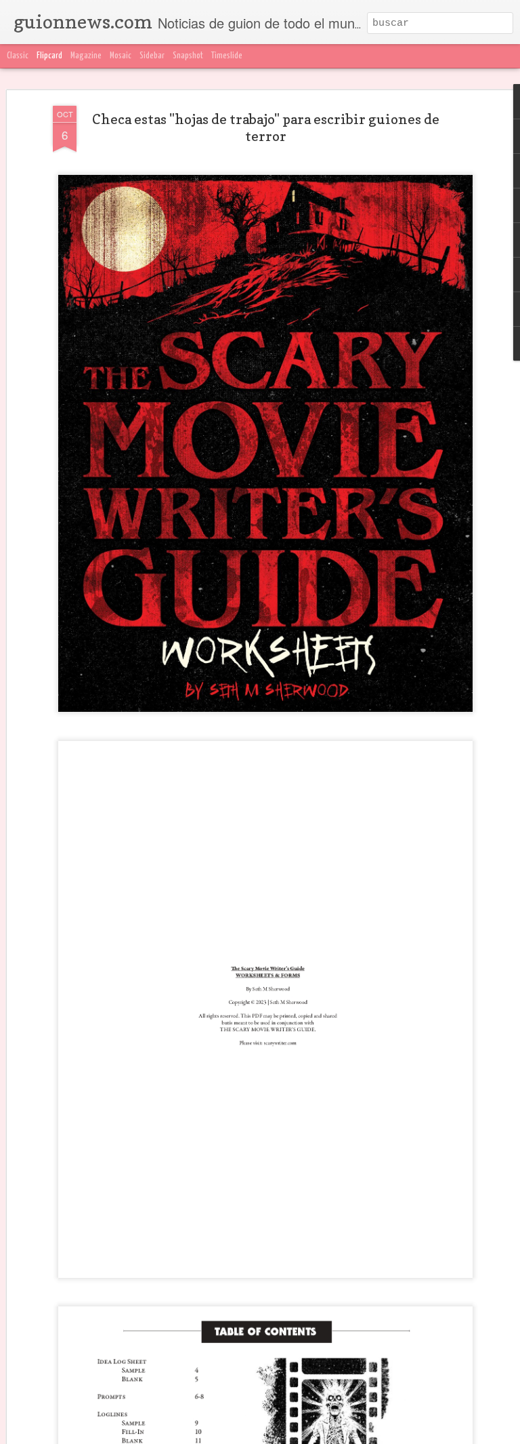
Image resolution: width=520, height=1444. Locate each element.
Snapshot (188, 56)
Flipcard (49, 56)
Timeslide (226, 56)
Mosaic (120, 56)
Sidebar (152, 56)
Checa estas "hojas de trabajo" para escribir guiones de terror (265, 127)
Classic (17, 56)
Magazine (86, 56)
